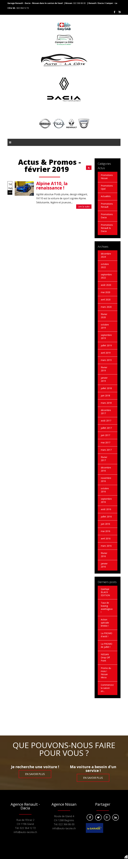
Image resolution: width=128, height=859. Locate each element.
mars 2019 (106, 360)
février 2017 (104, 459)
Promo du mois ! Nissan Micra (106, 673)
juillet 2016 (106, 516)
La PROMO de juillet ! (106, 645)
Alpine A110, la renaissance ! (52, 185)
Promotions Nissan (107, 177)
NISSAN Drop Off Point (105, 657)
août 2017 (106, 420)
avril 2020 (106, 299)
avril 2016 (106, 538)
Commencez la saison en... (107, 688)
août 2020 (106, 284)
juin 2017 (105, 435)
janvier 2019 (104, 379)
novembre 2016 (106, 479)
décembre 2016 (106, 469)
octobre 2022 (105, 266)
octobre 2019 (105, 326)
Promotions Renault (107, 205)
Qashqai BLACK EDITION (105, 592)
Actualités (106, 196)
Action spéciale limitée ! (105, 622)
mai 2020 (105, 292)
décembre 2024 (106, 255)
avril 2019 (106, 352)
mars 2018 (106, 402)
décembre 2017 (106, 412)
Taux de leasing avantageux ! (107, 607)
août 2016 (106, 509)
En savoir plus (35, 774)
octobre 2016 (105, 490)
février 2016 (104, 555)
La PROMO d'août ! (106, 635)
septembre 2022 (106, 276)
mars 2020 (106, 306)
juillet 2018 (106, 388)
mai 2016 (105, 531)
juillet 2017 (106, 427)
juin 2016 (105, 523)
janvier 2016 (104, 565)
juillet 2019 (106, 345)
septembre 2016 (106, 500)
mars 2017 (106, 449)
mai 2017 (105, 442)
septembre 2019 (106, 337)
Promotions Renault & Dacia (107, 228)
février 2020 (104, 316)
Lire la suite (84, 206)
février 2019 (104, 369)
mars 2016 (106, 545)
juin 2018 (105, 395)
